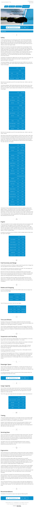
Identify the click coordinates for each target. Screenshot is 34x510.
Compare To (18, 6)
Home (6, 6)
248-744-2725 (31, 2)
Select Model (11, 6)
